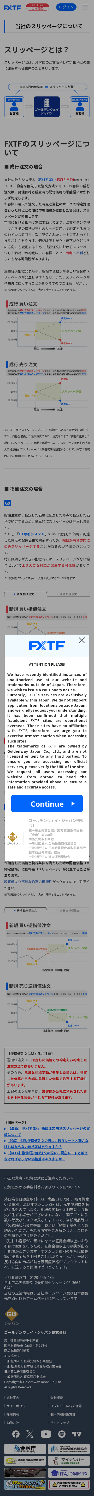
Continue (47, 803)
